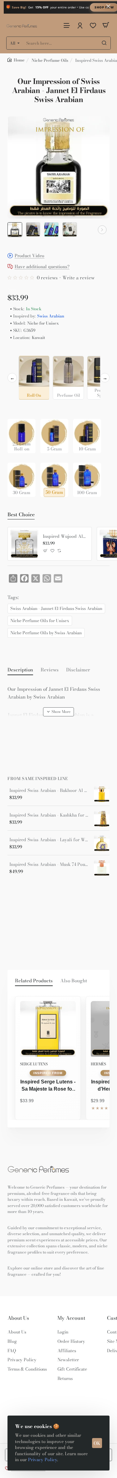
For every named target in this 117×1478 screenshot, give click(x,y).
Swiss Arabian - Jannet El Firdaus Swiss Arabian (56, 608)
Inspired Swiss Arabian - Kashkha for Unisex (49, 815)
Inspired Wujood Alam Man (65, 536)
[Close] (108, 6)
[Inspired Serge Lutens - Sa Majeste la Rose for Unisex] (48, 1029)
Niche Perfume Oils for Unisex (39, 620)
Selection (18, 351)
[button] (15, 229)
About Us (18, 1318)
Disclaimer (78, 669)
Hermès (98, 1064)
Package (17, 409)
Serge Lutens (34, 1064)
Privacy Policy (42, 1459)
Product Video (29, 256)
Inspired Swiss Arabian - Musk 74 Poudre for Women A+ (49, 864)
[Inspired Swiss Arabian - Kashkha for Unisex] (102, 819)
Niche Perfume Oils (50, 60)
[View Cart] (106, 25)
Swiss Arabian (50, 316)
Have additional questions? (42, 267)
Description (20, 669)
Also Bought (73, 980)
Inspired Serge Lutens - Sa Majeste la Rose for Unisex (48, 1086)
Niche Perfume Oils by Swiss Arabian (46, 633)
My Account (71, 1318)
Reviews (50, 669)
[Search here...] (104, 43)
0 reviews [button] (47, 277)
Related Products (34, 980)
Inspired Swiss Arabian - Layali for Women (49, 840)
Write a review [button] (78, 277)
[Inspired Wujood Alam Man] (24, 544)
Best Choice (21, 514)
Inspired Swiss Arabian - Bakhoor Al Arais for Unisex (49, 790)
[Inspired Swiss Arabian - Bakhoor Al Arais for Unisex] (102, 794)
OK (97, 1443)
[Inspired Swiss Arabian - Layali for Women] (102, 843)
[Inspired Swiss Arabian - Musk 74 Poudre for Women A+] (102, 868)
